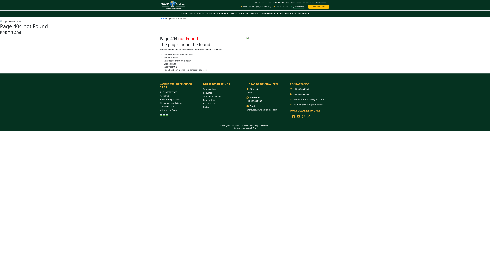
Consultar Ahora (319, 6)
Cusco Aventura (268, 13)
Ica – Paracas (209, 103)
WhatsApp (299, 6)
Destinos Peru (287, 13)
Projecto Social (308, 3)
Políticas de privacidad (170, 99)
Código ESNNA (167, 106)
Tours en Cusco (210, 89)
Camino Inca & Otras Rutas (243, 13)
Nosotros (303, 13)
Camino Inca (209, 100)
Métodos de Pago (168, 110)
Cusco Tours (195, 13)
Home (163, 18)
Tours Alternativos (212, 96)
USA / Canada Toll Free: (269, 3)
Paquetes (207, 92)
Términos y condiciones (171, 103)
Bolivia (206, 107)
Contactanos (321, 3)
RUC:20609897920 (168, 92)
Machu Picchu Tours (216, 13)
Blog (287, 3)
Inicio (184, 13)
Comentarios (296, 3)
